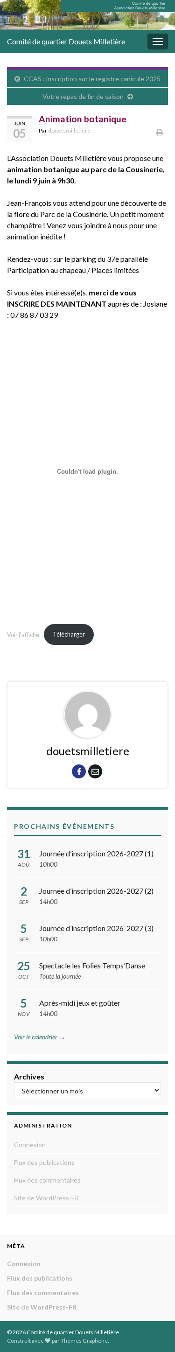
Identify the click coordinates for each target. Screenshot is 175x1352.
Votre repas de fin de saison (83, 96)
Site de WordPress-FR (46, 1198)
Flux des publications (44, 1162)
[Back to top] (154, 1331)
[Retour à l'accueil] (87, 15)
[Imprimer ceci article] (159, 131)
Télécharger (69, 634)
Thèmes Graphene (84, 1340)
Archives (29, 1076)
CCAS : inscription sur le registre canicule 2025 (92, 79)
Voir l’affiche (23, 634)
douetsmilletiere (69, 130)
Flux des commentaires (47, 1180)
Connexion (30, 1145)
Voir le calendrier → (39, 1037)
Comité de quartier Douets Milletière (66, 41)
